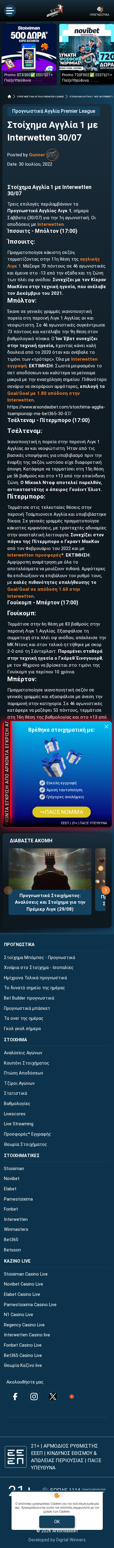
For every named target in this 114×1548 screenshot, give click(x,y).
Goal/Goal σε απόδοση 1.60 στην (43, 589)
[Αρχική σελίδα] (9, 96)
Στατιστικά (15, 1093)
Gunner (37, 155)
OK (57, 1521)
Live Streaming (18, 1124)
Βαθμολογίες (17, 1103)
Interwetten (50, 224)
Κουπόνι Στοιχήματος (26, 1063)
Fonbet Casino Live (23, 1345)
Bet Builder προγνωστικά (29, 998)
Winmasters (16, 1229)
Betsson (12, 1250)
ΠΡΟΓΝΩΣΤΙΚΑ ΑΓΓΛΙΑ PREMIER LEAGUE (40, 96)
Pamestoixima (18, 1199)
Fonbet (11, 1209)
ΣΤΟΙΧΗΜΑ (15, 1039)
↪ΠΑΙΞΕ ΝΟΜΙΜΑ (61, 812)
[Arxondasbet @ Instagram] (34, 1396)
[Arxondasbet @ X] (53, 1396)
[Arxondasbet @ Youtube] (71, 1396)
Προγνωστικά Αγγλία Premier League (53, 111)
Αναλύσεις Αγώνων (23, 1052)
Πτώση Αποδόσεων (23, 1073)
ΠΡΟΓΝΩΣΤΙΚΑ (19, 944)
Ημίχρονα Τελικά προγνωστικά (35, 978)
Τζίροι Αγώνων (19, 1083)
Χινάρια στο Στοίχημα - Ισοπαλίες (39, 967)
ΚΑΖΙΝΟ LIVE (17, 1261)
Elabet (10, 1189)
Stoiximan (14, 1168)
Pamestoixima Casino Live (30, 1304)
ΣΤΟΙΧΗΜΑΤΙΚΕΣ (22, 1155)
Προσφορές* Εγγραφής (27, 1134)
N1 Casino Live (18, 1314)
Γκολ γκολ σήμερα (22, 1028)
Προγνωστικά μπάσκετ (27, 1008)
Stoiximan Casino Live (26, 1274)
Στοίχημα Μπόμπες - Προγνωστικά (39, 957)
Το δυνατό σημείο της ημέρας (34, 987)
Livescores (15, 1114)
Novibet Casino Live (23, 1284)
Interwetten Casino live (27, 1335)
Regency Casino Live (24, 1325)
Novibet (11, 1178)
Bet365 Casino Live (23, 1355)
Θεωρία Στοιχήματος (25, 1144)
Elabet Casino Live (22, 1294)
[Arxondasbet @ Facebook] (15, 1396)
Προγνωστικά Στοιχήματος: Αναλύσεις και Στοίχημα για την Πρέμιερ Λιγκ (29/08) (50, 902)
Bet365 (11, 1239)
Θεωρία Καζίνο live (23, 1365)
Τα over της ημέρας (23, 1018)
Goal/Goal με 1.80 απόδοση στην (43, 393)
